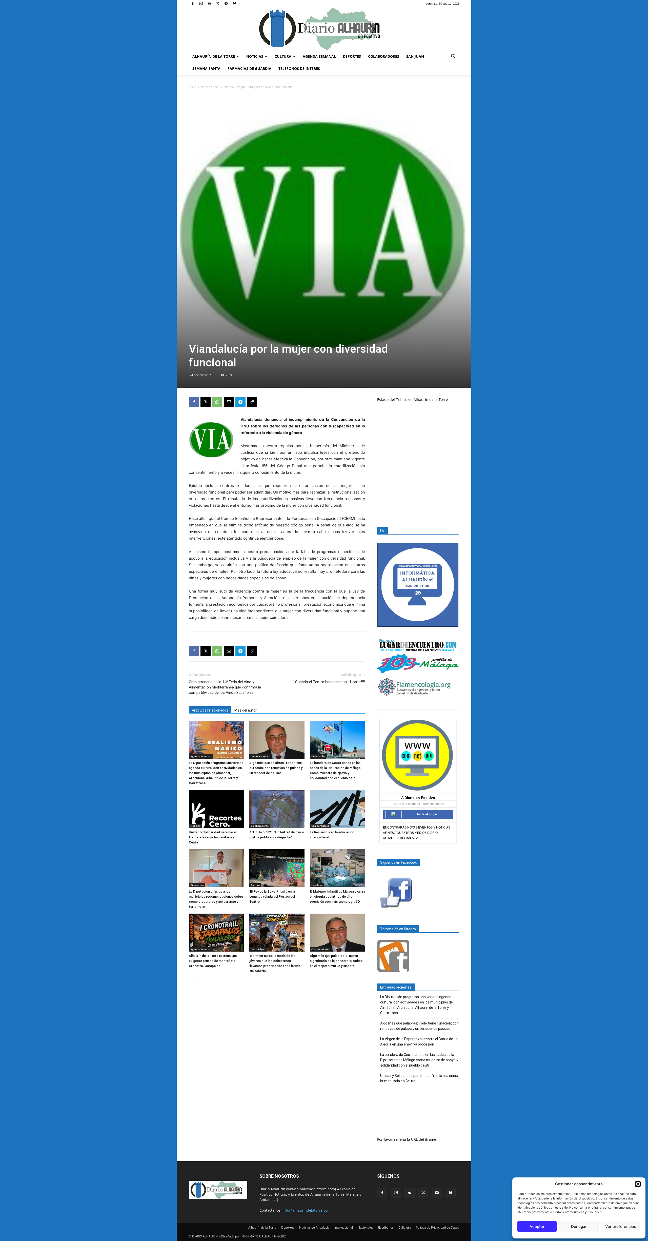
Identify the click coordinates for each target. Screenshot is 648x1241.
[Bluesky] (234, 3)
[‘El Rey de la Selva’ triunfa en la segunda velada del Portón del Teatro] (277, 868)
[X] (217, 3)
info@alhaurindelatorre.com (306, 1210)
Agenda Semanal (319, 56)
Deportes (352, 56)
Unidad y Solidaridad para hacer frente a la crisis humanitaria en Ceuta (213, 837)
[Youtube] (226, 3)
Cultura (283, 56)
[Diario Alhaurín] (324, 28)
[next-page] (200, 981)
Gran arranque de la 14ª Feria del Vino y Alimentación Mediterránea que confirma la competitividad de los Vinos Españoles (225, 687)
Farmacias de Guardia (249, 68)
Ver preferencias (620, 1226)
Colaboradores (383, 56)
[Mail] (209, 3)
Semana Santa (206, 68)
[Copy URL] (252, 402)
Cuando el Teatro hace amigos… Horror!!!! (330, 682)
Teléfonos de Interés (299, 68)
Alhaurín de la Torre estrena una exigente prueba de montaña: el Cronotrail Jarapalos (213, 961)
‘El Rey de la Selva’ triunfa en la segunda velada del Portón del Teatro (272, 896)
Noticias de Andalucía (314, 1227)
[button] (637, 1184)
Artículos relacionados (210, 710)
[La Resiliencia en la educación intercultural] (337, 809)
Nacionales (365, 1227)
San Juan (415, 56)
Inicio (192, 87)
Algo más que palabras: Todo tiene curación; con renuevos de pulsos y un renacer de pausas (275, 768)
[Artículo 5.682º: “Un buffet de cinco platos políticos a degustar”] (277, 809)
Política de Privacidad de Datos (437, 1227)
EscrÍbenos (386, 1227)
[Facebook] (192, 3)
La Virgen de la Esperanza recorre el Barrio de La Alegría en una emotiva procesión (419, 1041)
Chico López (258, 949)
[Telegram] (240, 402)
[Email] (229, 402)
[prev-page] (192, 981)
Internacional (343, 1227)
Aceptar (537, 1226)
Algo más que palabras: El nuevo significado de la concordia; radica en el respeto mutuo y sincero (336, 961)
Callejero (404, 1227)
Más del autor (245, 710)
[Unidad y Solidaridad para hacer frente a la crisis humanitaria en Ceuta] (216, 809)
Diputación (318, 756)
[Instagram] (201, 3)
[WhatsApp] (217, 402)
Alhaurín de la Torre (213, 56)
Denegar (579, 1226)
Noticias (254, 56)
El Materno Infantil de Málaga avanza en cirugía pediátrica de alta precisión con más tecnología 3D (337, 896)
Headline (316, 885)
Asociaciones (210, 87)
